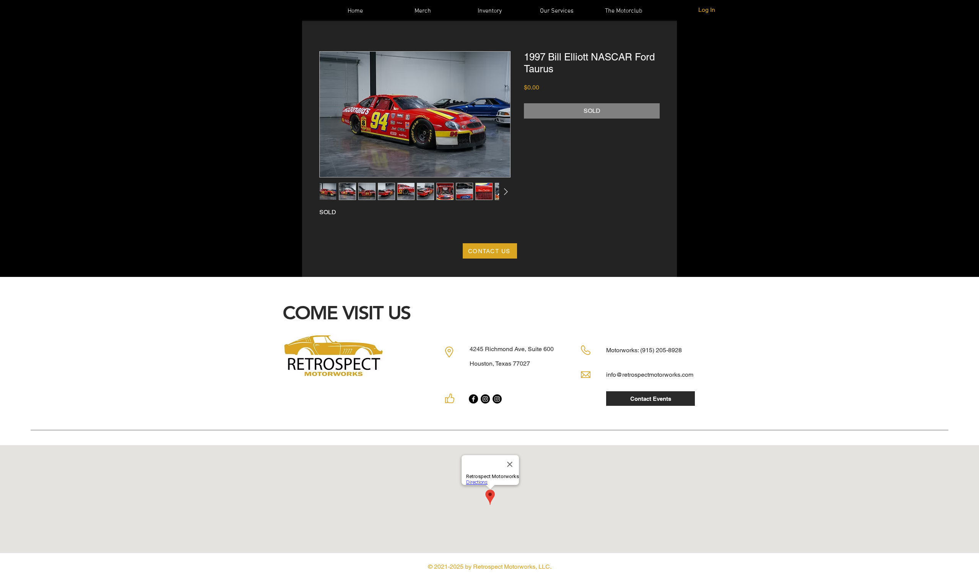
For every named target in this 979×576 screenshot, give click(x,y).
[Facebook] (473, 399)
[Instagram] (485, 399)
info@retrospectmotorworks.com (649, 374)
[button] (556, 10)
